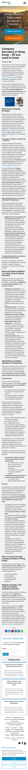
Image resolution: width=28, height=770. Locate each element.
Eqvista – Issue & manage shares (15, 729)
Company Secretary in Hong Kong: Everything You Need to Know (14, 665)
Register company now (14, 31)
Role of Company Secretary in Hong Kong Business (14, 702)
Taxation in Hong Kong (15, 724)
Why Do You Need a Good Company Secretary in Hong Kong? (14, 683)
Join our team (20, 738)
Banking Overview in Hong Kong (15, 723)
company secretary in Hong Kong (14, 130)
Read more (21, 675)
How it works (15, 721)
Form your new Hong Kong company (15, 719)
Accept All (14, 758)
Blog (14, 738)
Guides (21, 727)
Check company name (14, 38)
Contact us (10, 624)
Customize (14, 762)
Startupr (22, 620)
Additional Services (18, 717)
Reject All (14, 766)
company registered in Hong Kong (11, 165)
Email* (4, 648)
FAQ (8, 727)
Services (9, 717)
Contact (15, 739)
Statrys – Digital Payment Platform (15, 735)
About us (8, 738)
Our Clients (14, 727)
